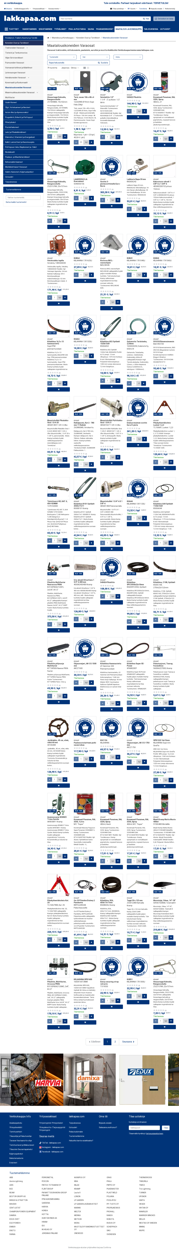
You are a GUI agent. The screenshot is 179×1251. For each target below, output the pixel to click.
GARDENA (46, 1203)
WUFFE (142, 1230)
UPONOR (142, 1196)
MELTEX (77, 1211)
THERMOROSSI (145, 1177)
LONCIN (77, 1196)
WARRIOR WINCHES (147, 1215)
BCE (11, 1189)
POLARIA (110, 1196)
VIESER (142, 1204)
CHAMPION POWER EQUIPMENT (22, 1211)
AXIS (11, 1185)
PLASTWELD (112, 1193)
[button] (154, 1133)
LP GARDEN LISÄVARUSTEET (86, 1204)
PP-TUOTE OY (113, 1204)
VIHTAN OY (143, 1208)
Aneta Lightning (16, 1181)
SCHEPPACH (112, 1227)
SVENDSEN (111, 1234)
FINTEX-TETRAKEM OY (51, 1185)
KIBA (76, 1181)
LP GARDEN (79, 1200)
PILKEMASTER (113, 1189)
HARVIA (45, 1207)
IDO (43, 1226)
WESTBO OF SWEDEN (148, 1223)
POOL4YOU (111, 1200)
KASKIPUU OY (79, 1177)
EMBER (12, 1227)
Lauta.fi (77, 1193)
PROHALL (111, 1211)
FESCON (45, 1181)
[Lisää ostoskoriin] (58, 142)
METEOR (78, 1219)
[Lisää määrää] (65, 136)
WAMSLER (143, 1211)
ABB (11, 1177)
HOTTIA (45, 1214)
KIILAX (76, 1185)
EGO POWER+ (15, 1223)
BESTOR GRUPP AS (17, 1196)
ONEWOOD (78, 1233)
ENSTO (12, 1230)
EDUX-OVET (14, 1219)
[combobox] (105, 18)
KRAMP (77, 1189)
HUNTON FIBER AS (49, 1218)
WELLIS (142, 1219)
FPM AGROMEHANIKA (50, 1199)
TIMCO (142, 1185)
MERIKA (77, 1215)
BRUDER (12, 1204)
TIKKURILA (143, 1181)
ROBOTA (110, 1219)
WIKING (142, 1227)
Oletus (74, 68)
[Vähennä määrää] (49, 136)
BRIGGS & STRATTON (18, 1200)
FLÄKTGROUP (47, 1189)
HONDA (45, 1210)
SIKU (108, 1230)
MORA (76, 1223)
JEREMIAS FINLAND (50, 1233)
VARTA (142, 1200)
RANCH (110, 1215)
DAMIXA (12, 1215)
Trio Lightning (144, 1189)
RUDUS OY (111, 1223)
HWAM (44, 1222)
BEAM (11, 1193)
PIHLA (109, 1181)
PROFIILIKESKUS (113, 1208)
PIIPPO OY (111, 1185)
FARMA (12, 1234)
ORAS (109, 1177)
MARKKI (77, 1208)
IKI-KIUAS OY (47, 1229)
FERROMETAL (47, 1177)
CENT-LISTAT (15, 1208)
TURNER (142, 1193)
